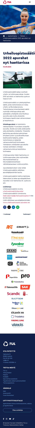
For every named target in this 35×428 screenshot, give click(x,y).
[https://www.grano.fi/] (12, 250)
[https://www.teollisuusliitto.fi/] (17, 303)
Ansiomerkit (7, 393)
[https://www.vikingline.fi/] (17, 320)
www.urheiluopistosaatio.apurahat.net (16, 202)
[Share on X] (9, 207)
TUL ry (5, 370)
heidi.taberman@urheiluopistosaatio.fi (16, 196)
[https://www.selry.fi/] (25, 293)
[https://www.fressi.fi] (17, 238)
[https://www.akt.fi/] (10, 227)
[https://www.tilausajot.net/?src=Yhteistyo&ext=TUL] (17, 308)
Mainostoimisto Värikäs (16, 425)
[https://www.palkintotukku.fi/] (17, 270)
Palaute (5, 374)
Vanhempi (26, 214)
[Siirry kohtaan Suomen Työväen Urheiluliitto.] (4, 36)
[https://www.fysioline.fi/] (17, 244)
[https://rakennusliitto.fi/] (11, 287)
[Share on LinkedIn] (13, 207)
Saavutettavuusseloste (10, 379)
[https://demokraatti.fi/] (17, 232)
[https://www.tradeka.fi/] (17, 316)
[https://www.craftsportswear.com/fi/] (22, 227)
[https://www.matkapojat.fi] (21, 257)
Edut (4, 391)
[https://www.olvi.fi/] (10, 263)
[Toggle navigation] (30, 2)
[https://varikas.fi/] (17, 325)
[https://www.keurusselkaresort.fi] (24, 250)
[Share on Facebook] (5, 207)
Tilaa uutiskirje (17, 410)
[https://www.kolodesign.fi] (10, 257)
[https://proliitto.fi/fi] (25, 276)
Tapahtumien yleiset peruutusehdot (14, 381)
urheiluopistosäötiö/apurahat (13, 191)
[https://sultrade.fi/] (17, 298)
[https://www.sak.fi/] (25, 287)
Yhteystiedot (7, 372)
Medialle (5, 376)
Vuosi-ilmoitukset (8, 395)
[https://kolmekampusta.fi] (22, 263)
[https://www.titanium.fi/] (17, 312)
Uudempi (7, 214)
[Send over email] (18, 207)
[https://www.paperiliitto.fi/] (12, 276)
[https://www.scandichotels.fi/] (14, 293)
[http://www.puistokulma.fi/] (17, 281)
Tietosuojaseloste (8, 383)
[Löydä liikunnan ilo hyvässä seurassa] (7, 2)
